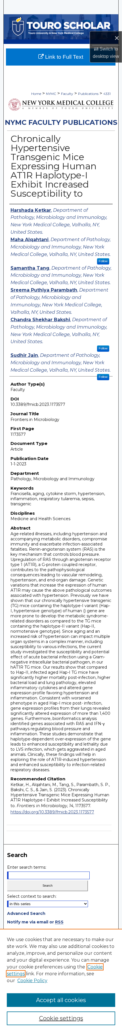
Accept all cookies (61, 1000)
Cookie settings (61, 1018)
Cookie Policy (32, 980)
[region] (61, 980)
